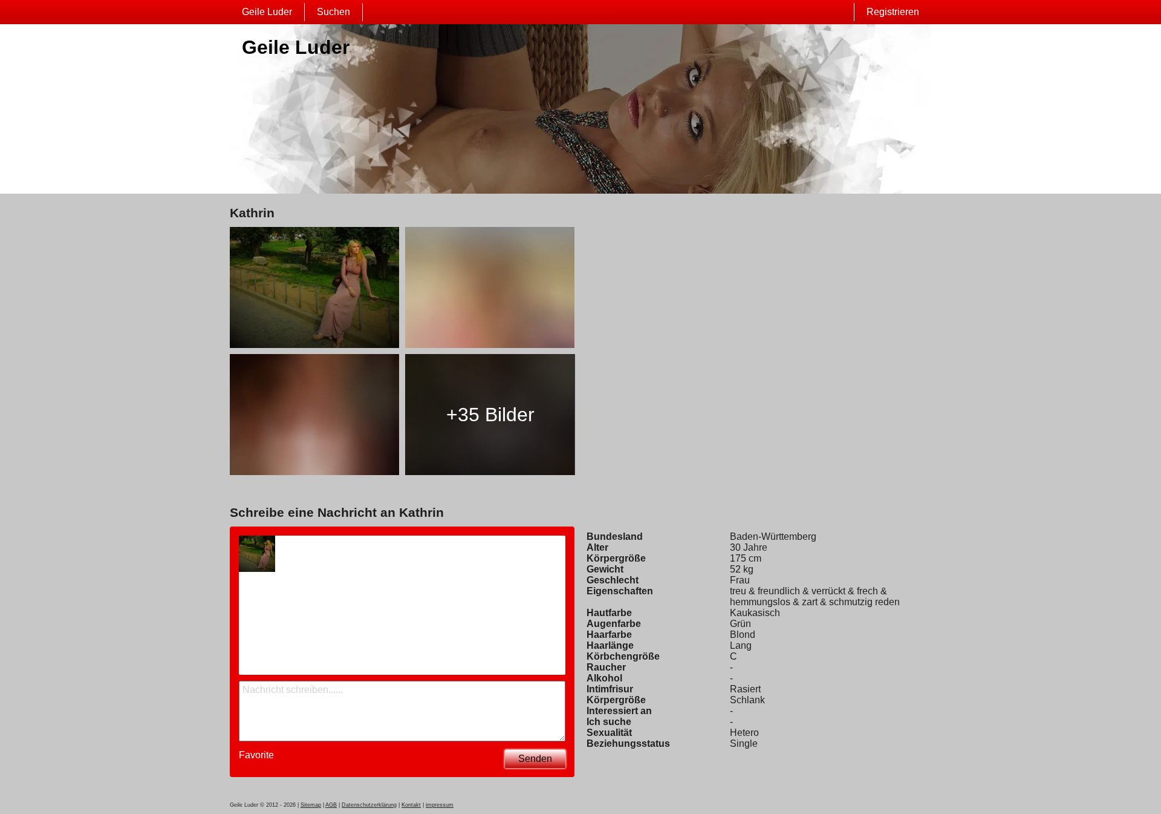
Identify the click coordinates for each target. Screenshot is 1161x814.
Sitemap (311, 805)
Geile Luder (267, 12)
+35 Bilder (490, 414)
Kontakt (411, 805)
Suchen (333, 12)
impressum (440, 805)
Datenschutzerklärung (369, 805)
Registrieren (893, 12)
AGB (331, 805)
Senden (535, 758)
